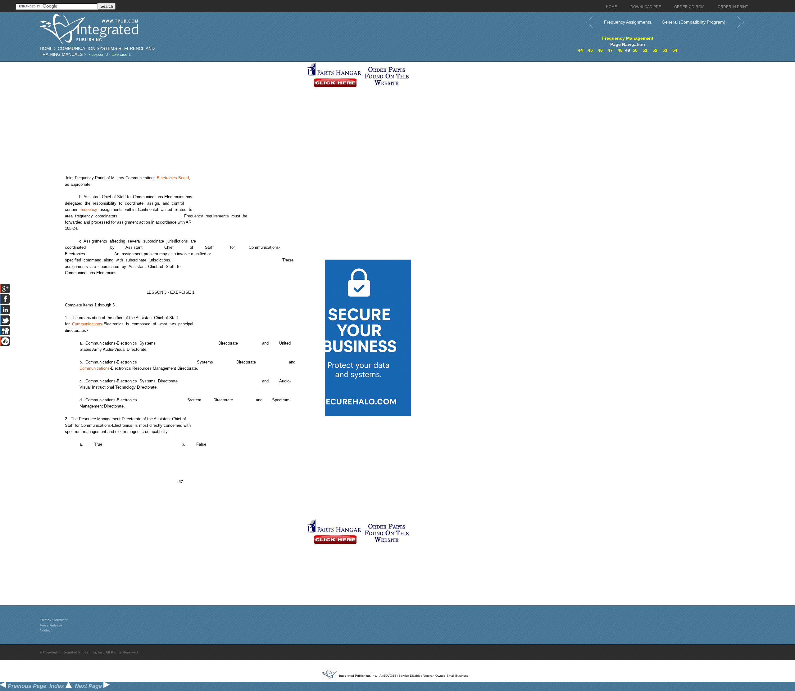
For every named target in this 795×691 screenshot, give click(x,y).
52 (654, 50)
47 (610, 50)
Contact (46, 630)
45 (590, 50)
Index (57, 686)
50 (635, 50)
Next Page (89, 686)
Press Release (51, 625)
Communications (87, 324)
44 (580, 50)
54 (674, 50)
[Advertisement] (172, 105)
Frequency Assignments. (628, 22)
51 (645, 50)
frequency (88, 209)
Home (46, 48)
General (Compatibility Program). (694, 22)
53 (664, 50)
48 (620, 50)
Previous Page (26, 686)
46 (600, 50)
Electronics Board (173, 178)
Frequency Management (627, 38)
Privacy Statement (53, 620)
